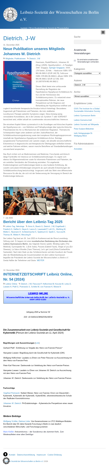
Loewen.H (7, 287)
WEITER (40, 260)
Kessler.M (59, 284)
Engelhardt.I (60, 226)
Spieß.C (52, 232)
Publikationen (20, 59)
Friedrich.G (7, 229)
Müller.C (6, 232)
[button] (6, 461)
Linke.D (68, 284)
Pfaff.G (15, 287)
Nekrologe (20, 226)
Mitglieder (9, 59)
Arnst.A (31, 226)
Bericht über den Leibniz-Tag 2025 (32, 222)
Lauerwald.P (42, 229)
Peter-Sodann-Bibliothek (84, 129)
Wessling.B (26, 235)
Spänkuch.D (42, 232)
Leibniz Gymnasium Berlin (85, 115)
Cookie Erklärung (55, 455)
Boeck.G (39, 226)
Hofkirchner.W (48, 284)
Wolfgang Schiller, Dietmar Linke (16, 421)
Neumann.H (16, 232)
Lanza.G (33, 229)
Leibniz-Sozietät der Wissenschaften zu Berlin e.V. (24, 461)
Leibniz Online (11, 284)
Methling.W (60, 229)
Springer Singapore (57, 68)
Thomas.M (7, 235)
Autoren (78, 80)
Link (37, 343)
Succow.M (60, 232)
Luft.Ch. (52, 229)
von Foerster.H (46, 287)
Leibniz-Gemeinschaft (83, 120)
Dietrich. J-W (34, 59)
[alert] (87, 60)
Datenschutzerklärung (26, 455)
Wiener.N (57, 287)
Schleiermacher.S (29, 232)
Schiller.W (35, 287)
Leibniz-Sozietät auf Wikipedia (86, 124)
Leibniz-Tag (10, 226)
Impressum (41, 455)
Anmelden (78, 149)
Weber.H (16, 235)
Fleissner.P (37, 284)
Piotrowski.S (25, 287)
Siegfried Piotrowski (11, 393)
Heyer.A (25, 229)
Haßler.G (17, 229)
